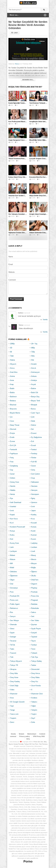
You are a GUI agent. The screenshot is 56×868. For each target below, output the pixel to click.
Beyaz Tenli (35, 401)
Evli (32, 441)
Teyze (33, 641)
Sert (32, 616)
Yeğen (33, 706)
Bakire (33, 388)
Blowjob (34, 405)
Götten (12, 478)
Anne (12, 380)
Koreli (33, 531)
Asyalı (33, 384)
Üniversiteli (35, 669)
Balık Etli (34, 392)
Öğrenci (34, 572)
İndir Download (15, 502)
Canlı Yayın (35, 413)
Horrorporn (35, 494)
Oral (11, 584)
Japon (33, 511)
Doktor (33, 425)
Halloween (35, 482)
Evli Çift (13, 445)
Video (12, 690)
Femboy (34, 454)
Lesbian (34, 547)
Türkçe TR (14, 665)
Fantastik (13, 449)
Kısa (33, 519)
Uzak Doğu (14, 686)
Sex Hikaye (14, 620)
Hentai (12, 494)
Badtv (12, 388)
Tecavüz (13, 641)
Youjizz (34, 714)
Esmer (12, 441)
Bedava (13, 401)
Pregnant (34, 600)
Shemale (13, 624)
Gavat (33, 466)
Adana (12, 360)
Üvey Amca (35, 673)
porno (31, 762)
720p (33, 352)
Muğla (33, 568)
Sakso (33, 612)
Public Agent (15, 604)
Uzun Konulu (36, 686)
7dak (12, 356)
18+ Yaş (34, 344)
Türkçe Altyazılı (16, 661)
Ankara (33, 376)
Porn (12, 592)
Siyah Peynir (36, 629)
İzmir (33, 506)
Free (11, 462)
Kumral (33, 535)
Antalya (34, 380)
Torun (33, 649)
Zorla (33, 722)
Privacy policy (24, 736)
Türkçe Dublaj (36, 661)
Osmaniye (14, 588)
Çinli (32, 417)
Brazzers (13, 409)
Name (10, 257)
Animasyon (35, 372)
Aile (32, 360)
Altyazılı (13, 364)
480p (33, 348)
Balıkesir (13, 397)
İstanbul (13, 506)
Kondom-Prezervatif (17, 527)
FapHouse (14, 454)
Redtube (34, 604)
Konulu (33, 527)
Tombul (34, 645)
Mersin (33, 559)
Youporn (13, 718)
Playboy (34, 588)
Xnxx (12, 698)
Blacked (13, 405)
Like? (16, 32)
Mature (12, 559)
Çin (11, 417)
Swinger (13, 637)
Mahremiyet (31, 734)
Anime (12, 376)
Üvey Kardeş (15, 681)
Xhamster (13, 694)
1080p (12, 344)
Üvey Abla (14, 673)
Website (11, 272)
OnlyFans (34, 580)
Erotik (12, 437)
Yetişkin (34, 710)
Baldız (12, 392)
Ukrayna (13, 669)
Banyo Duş (35, 397)
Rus (11, 612)
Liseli (33, 551)
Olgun (12, 580)
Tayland (34, 637)
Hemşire (34, 490)
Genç (33, 470)
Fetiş (12, 458)
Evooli (33, 445)
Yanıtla (45, 319)
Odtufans (13, 572)
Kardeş (33, 515)
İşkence (34, 502)
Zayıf (33, 718)
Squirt (12, 633)
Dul (32, 429)
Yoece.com (14, 714)
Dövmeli (13, 429)
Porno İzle (35, 596)
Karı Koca (14, 519)
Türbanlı (34, 653)
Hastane (34, 486)
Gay (11, 470)
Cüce (12, 421)
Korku (12, 535)
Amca (12, 368)
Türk (11, 657)
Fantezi (34, 449)
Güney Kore (14, 482)
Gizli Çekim (35, 474)
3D (11, 348)
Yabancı (34, 702)
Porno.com (14, 600)
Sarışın (12, 616)
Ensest (33, 433)
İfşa (11, 498)
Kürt (11, 539)
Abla (33, 356)
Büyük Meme (15, 413)
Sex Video (35, 620)
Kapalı (12, 515)
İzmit (12, 511)
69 (11, 352)
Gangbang (14, 466)
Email (10, 264)
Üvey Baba (35, 677)
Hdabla (12, 490)
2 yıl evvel (27, 313)
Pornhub (34, 592)
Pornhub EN (14, 596)
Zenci (12, 722)
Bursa (33, 409)
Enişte (12, 433)
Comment (12, 280)
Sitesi (12, 629)
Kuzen (33, 539)
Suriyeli (34, 633)
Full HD (34, 462)
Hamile (12, 486)
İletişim (21, 734)
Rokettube (35, 608)
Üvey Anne (14, 677)
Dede (33, 421)
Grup (33, 478)
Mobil (12, 568)
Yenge (12, 710)
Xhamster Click (37, 694)
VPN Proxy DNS (39, 736)
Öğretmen (13, 576)
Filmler (33, 458)
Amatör (34, 364)
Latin (12, 547)
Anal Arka (13, 372)
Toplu (12, 649)
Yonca (17, 64)
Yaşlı (12, 706)
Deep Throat (14, 425)
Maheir (12, 555)
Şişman (34, 624)
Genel (12, 474)
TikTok (12, 645)
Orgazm (34, 584)
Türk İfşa (34, 657)
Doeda (13, 734)
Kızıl (12, 523)
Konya (12, 531)
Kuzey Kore (14, 543)
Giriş (28, 739)
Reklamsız (14, 608)
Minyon (34, 563)
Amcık (33, 368)
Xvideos (34, 698)
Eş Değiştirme (36, 437)
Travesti (13, 653)
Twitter (33, 665)
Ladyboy (34, 543)
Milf (11, 563)
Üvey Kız (34, 681)
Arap (12, 384)
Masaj (33, 555)
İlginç (33, 498)
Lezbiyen (13, 551)
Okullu (33, 576)
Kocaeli (34, 523)
